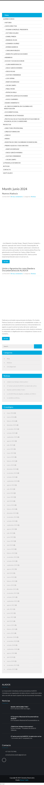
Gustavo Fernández (13, 156)
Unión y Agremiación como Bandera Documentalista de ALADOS (18, 269)
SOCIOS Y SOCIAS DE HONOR (14, 61)
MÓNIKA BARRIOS (12, 47)
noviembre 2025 (12, 429)
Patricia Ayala (11, 92)
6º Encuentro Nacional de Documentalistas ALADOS (24, 717)
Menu (7, 15)
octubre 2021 (11, 597)
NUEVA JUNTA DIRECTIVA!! (16, 390)
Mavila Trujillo (24, 780)
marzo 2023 (10, 549)
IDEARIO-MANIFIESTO (12, 103)
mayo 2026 (10, 413)
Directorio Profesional (14, 128)
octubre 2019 (11, 669)
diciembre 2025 (11, 425)
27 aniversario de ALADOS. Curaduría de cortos (22, 386)
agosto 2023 (11, 529)
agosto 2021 (11, 605)
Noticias (6, 166)
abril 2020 (10, 657)
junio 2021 (10, 613)
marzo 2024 (10, 505)
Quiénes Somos (8, 19)
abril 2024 (10, 501)
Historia (8, 22)
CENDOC (8, 135)
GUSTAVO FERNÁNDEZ (13, 75)
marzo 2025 (10, 457)
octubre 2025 (11, 433)
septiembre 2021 (12, 601)
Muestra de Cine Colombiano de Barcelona (21, 142)
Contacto (7, 169)
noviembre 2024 (12, 473)
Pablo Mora (10, 89)
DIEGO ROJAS (10, 71)
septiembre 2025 (12, 437)
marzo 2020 (10, 661)
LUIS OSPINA (10, 78)
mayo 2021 (10, 617)
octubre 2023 (11, 521)
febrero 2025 (11, 461)
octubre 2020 (11, 645)
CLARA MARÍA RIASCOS (13, 64)
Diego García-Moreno (14, 68)
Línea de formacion (12, 131)
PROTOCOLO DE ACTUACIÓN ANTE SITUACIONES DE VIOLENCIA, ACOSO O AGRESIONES (21, 120)
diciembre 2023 (11, 513)
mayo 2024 (10, 497)
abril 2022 (10, 573)
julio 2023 (10, 533)
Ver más (6, 261)
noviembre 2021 (12, 593)
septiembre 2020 (12, 649)
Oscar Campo (11, 159)
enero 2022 (10, 585)
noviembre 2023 (12, 517)
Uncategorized (11, 367)
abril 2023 (10, 545)
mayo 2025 (10, 453)
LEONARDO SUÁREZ (12, 43)
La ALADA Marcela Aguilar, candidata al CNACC (21, 394)
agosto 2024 (11, 485)
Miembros (8, 57)
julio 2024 (10, 489)
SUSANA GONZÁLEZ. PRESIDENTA (17, 29)
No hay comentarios (17, 196)
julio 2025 (10, 445)
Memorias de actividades (14, 115)
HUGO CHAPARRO (12, 99)
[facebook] (4, 760)
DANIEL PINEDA (11, 36)
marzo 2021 (10, 625)
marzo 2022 (10, 577)
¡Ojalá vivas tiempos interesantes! (17, 382)
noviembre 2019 (12, 665)
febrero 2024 (11, 509)
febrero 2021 (11, 629)
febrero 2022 (11, 581)
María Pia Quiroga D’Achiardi (17, 96)
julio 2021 (10, 609)
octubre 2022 (11, 561)
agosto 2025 (11, 441)
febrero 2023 (11, 553)
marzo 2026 (10, 417)
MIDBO (7, 138)
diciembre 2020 (11, 637)
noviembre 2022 (12, 557)
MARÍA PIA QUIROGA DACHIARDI (17, 54)
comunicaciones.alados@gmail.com (15, 755)
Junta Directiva (11, 26)
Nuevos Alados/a (10, 193)
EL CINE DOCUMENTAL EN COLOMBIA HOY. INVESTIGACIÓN (18, 107)
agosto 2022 (11, 569)
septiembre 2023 (12, 525)
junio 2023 (10, 537)
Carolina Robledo (13, 50)
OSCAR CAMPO (11, 85)
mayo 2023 (10, 541)
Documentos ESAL (11, 112)
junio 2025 (10, 449)
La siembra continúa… (13, 398)
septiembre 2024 (12, 481)
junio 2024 (10, 493)
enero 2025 (10, 465)
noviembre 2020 (12, 641)
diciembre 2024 (11, 469)
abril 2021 (10, 621)
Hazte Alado (8, 173)
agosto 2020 (11, 653)
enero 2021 (10, 633)
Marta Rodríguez (12, 82)
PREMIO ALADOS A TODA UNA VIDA (16, 145)
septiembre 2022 (12, 565)
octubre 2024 (11, 477)
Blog (8, 359)
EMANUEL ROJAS (11, 40)
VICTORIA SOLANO (12, 33)
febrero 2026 (11, 421)
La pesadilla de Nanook (12, 163)
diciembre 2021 (11, 589)
